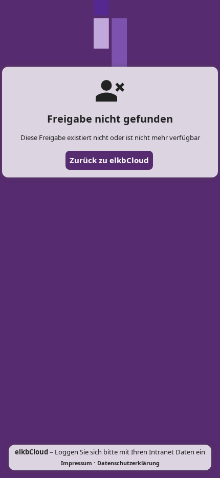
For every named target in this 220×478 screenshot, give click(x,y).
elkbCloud (31, 451)
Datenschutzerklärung (128, 463)
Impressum (76, 463)
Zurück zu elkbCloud (109, 160)
